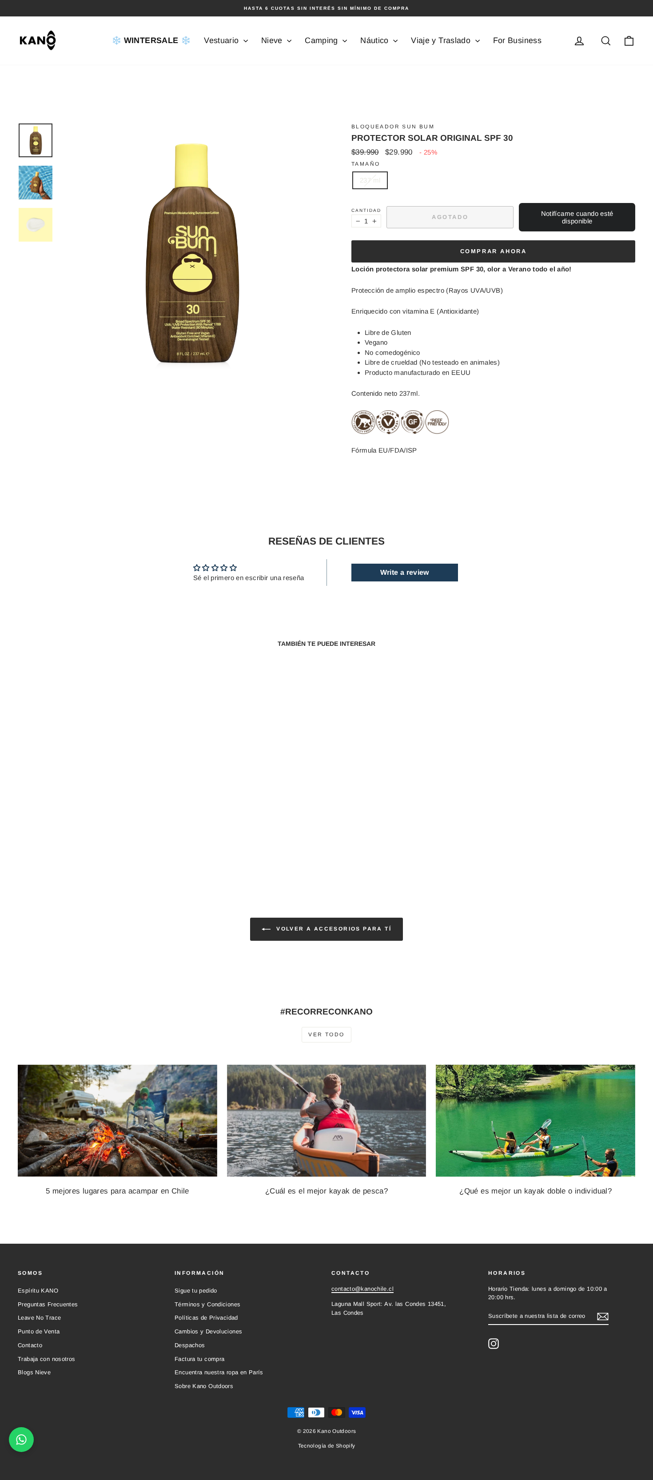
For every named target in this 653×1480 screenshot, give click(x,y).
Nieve (273, 40)
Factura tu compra (199, 1359)
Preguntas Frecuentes (48, 1304)
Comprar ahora (493, 251)
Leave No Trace (39, 1317)
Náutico (375, 40)
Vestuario (222, 40)
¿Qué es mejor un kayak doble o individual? (535, 1191)
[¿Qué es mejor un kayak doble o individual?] (535, 1121)
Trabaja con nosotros (47, 1359)
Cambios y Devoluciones (208, 1331)
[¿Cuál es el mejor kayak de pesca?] (326, 1121)
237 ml (370, 180)
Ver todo (326, 1034)
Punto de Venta (39, 1331)
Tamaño (365, 164)
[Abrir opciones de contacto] (21, 1439)
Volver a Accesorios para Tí (332, 929)
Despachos (190, 1345)
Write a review (404, 572)
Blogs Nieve (34, 1372)
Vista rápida (91, 806)
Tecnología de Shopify (326, 1446)
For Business (517, 40)
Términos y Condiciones (207, 1304)
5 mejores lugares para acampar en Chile (117, 1191)
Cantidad (366, 210)
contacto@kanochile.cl (362, 1288)
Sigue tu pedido (196, 1290)
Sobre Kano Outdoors (204, 1386)
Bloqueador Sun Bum (392, 126)
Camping (322, 40)
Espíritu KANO (38, 1290)
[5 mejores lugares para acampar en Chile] (117, 1121)
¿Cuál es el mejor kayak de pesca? (326, 1191)
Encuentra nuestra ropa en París (219, 1372)
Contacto (30, 1345)
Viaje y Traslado (442, 40)
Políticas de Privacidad (206, 1317)
